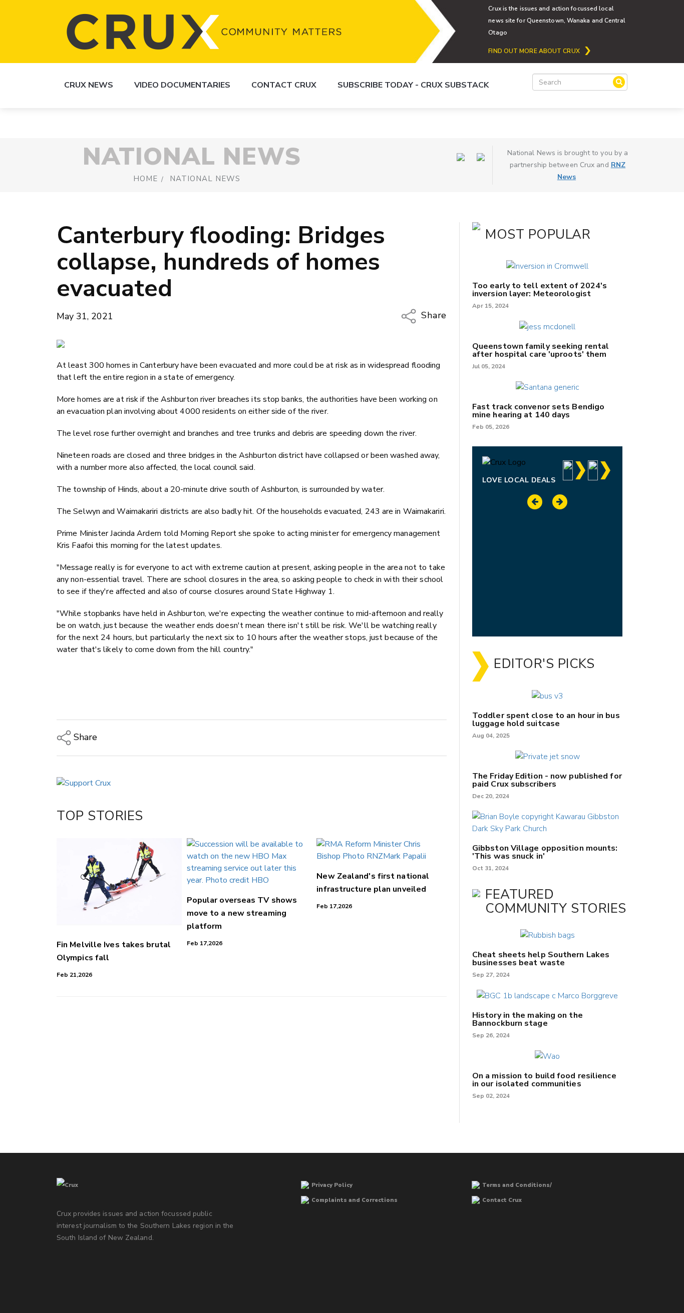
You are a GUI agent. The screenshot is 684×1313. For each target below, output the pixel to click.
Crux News (88, 85)
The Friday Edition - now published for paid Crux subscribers (547, 780)
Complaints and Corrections (354, 1200)
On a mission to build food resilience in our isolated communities (544, 1080)
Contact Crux (283, 85)
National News (205, 179)
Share (433, 316)
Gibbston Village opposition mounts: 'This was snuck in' (545, 852)
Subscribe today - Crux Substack (413, 85)
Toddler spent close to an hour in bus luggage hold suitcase (546, 720)
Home (145, 179)
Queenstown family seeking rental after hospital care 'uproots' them (540, 350)
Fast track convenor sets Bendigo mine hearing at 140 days (538, 411)
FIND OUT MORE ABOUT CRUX (533, 51)
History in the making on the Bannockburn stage (527, 1019)
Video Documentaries (182, 85)
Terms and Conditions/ (517, 1185)
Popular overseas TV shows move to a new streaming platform (242, 913)
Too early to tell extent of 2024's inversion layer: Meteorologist (539, 290)
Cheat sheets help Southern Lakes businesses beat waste (540, 959)
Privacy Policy (332, 1185)
